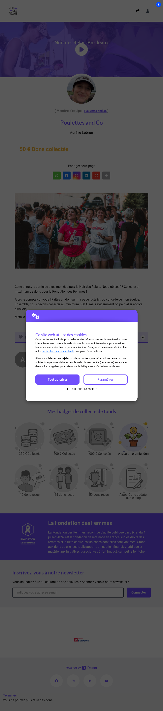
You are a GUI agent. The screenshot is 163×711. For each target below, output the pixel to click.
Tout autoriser (57, 379)
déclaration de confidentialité (58, 351)
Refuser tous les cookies (81, 389)
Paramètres (105, 379)
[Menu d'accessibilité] (158, 4)
